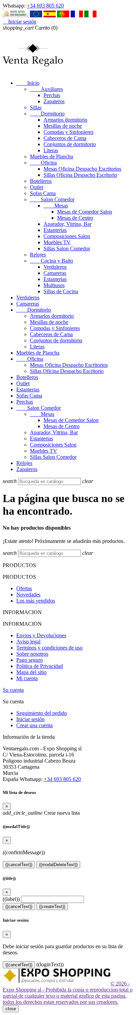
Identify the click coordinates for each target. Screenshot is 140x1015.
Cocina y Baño (51, 261)
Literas (50, 150)
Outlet (36, 187)
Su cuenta (13, 690)
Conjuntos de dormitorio (69, 144)
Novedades (28, 594)
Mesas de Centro (75, 218)
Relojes (38, 254)
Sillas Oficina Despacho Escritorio (80, 175)
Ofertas (24, 588)
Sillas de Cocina (60, 291)
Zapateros (54, 101)
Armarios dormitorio (65, 120)
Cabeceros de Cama (64, 138)
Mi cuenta (27, 678)
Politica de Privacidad (39, 666)
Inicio (27, 83)
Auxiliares (46, 89)
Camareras (54, 273)
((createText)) (52, 906)
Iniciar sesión (30, 719)
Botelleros (41, 181)
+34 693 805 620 (45, 6)
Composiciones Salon (66, 236)
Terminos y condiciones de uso (49, 648)
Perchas (51, 95)
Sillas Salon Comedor (66, 248)
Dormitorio (47, 113)
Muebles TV (57, 242)
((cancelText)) (18, 864)
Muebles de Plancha (51, 156)
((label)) (11, 899)
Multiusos (54, 285)
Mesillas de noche (62, 126)
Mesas (55, 205)
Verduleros (55, 267)
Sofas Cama (43, 193)
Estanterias (55, 230)
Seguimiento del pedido (41, 713)
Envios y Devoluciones (41, 635)
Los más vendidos (35, 601)
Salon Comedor (52, 199)
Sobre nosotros (32, 654)
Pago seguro (29, 660)
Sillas (35, 107)
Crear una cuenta (34, 725)
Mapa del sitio (31, 672)
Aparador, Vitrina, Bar (67, 224)
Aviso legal (28, 641)
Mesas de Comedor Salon (84, 212)
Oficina (43, 163)
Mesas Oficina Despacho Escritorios (82, 169)
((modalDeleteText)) (58, 864)
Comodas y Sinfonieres (68, 132)
